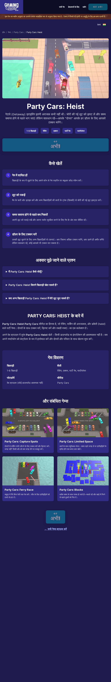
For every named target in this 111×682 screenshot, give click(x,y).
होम (3, 32)
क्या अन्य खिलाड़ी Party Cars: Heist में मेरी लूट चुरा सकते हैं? (39, 298)
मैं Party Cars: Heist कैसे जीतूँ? (25, 271)
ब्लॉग (84, 7)
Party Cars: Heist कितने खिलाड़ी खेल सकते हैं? (33, 284)
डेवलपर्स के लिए (73, 7)
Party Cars (19, 32)
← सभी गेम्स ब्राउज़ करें (55, 529)
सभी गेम (62, 7)
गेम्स (9, 32)
